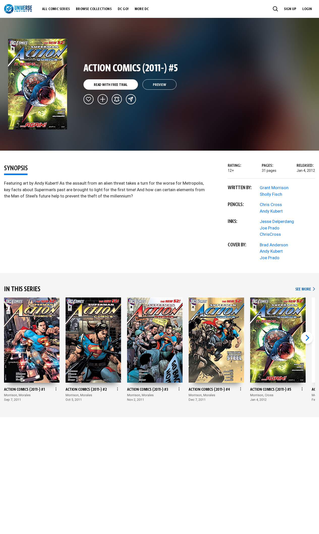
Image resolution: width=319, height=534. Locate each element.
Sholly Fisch (271, 194)
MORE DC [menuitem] (142, 9)
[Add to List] (103, 99)
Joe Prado (269, 227)
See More (305, 289)
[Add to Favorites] (88, 99)
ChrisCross (270, 234)
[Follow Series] (117, 99)
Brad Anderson (274, 244)
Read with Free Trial (111, 85)
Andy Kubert (271, 211)
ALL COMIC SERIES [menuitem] (56, 9)
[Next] (307, 338)
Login (307, 9)
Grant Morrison (274, 187)
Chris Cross (271, 204)
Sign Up (290, 9)
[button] (275, 9)
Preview (159, 85)
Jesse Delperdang (277, 221)
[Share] (131, 99)
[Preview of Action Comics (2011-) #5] (37, 84)
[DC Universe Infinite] (18, 9)
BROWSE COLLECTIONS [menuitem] (94, 9)
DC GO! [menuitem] (123, 9)
